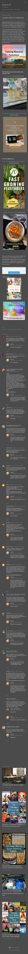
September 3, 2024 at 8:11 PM (16, 513)
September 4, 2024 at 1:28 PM (17, 683)
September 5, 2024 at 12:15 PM (17, 735)
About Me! (17, 9)
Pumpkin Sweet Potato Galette (10, 212)
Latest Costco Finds (9, 76)
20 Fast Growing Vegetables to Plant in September (14, 161)
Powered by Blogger (15, 947)
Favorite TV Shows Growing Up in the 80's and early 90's (13, 825)
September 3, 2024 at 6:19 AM (15, 336)
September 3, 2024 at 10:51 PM (13, 595)
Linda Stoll (8, 407)
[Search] (25, 2)
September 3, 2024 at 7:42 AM (18, 407)
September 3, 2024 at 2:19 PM (17, 360)
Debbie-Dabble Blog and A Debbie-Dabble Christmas (14, 370)
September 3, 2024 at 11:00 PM (18, 613)
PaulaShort (9, 613)
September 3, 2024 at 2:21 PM (17, 473)
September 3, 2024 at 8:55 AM (18, 447)
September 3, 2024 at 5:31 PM (18, 546)
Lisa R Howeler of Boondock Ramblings (15, 594)
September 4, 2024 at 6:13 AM (17, 604)
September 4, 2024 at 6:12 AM (17, 578)
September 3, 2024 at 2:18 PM (17, 345)
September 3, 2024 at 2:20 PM (17, 416)
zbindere (17, 950)
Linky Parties (10, 9)
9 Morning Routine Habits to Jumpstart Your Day (13, 113)
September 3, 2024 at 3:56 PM (20, 506)
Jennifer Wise (9, 631)
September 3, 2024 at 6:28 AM (19, 354)
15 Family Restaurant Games (12, 785)
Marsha (8, 564)
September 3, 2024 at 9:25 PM (16, 564)
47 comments (8, 897)
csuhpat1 (8, 465)
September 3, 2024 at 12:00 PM (15, 484)
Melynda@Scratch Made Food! (13, 425)
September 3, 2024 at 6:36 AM (13, 371)
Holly (7, 336)
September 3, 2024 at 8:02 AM (13, 426)
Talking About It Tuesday (17, 329)
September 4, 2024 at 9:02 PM (17, 710)
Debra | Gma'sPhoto (15, 709)
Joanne (12, 344)
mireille (8, 671)
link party (9, 329)
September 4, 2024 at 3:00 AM (13, 652)
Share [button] (3, 327)
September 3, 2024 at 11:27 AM (17, 465)
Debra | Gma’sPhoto (11, 698)
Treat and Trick (9, 506)
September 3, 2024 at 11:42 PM (19, 630)
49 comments (8, 938)
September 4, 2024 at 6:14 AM (17, 659)
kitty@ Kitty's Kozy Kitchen (12, 726)
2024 (6, 329)
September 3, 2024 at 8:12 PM (17, 535)
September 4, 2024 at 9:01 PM (13, 699)
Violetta (8, 522)
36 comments (8, 870)
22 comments (8, 787)
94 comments (8, 828)
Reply (7, 351)
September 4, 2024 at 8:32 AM (16, 671)
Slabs (7, 484)
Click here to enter (14, 272)
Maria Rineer (9, 354)
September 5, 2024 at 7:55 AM (12, 727)
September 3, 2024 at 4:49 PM (16, 522)
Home (3, 9)
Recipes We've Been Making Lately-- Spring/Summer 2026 (12, 867)
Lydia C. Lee (9, 546)
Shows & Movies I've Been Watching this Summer (11, 935)
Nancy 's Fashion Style (11, 651)
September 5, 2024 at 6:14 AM (17, 717)
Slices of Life (6, 5)
